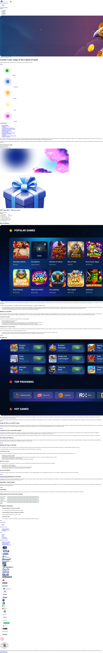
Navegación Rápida (3, 123)
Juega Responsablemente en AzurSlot (8, 132)
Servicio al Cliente (5, 131)
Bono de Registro (5, 125)
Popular (3, 534)
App (3, 5)
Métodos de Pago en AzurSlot (7, 130)
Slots (3, 536)
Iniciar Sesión (2, 2)
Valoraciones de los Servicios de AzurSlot (9, 135)
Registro (6, 2)
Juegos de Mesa (5, 538)
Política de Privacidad (5, 542)
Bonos (3, 4)
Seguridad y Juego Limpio (6, 133)
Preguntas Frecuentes (5, 529)
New (3, 535)
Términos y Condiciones (6, 541)
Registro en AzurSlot (5, 126)
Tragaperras (4, 127)
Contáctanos (4, 530)
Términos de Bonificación (6, 544)
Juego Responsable (5, 543)
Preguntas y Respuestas (6, 136)
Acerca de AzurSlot (5, 528)
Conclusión (4, 134)
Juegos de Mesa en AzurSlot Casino (8, 128)
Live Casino (4, 537)
